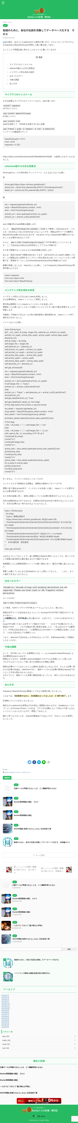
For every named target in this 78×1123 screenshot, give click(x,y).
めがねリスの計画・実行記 (39, 17)
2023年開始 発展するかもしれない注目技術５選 (32, 829)
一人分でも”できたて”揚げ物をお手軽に (27, 925)
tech (6, 769)
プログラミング (26, 772)
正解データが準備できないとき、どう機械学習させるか (35, 788)
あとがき (13, 83)
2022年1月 (5, 1027)
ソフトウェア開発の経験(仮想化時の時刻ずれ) (32, 973)
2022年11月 (5, 1006)
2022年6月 (5, 1016)
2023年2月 (5, 1000)
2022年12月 (5, 1004)
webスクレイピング (15, 772)
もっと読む (40, 855)
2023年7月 (5, 997)
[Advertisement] (39, 742)
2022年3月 (5, 1023)
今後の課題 (14, 80)
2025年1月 (5, 995)
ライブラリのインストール (21, 64)
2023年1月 (5, 1002)
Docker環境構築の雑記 (23, 815)
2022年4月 (5, 1021)
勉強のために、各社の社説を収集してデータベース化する (36, 960)
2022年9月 (5, 1010)
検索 (69, 949)
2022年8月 (5, 1012)
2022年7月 (5, 1014)
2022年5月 (5, 1018)
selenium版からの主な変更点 (22, 68)
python (7, 772)
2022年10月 (5, 1008)
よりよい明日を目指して (38, 1107)
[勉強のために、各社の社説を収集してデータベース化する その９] (39, 762)
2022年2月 (5, 1025)
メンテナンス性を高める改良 (22, 72)
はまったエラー (16, 76)
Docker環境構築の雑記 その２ (26, 802)
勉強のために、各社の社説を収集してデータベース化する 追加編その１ (42, 842)
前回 (5, 42)
